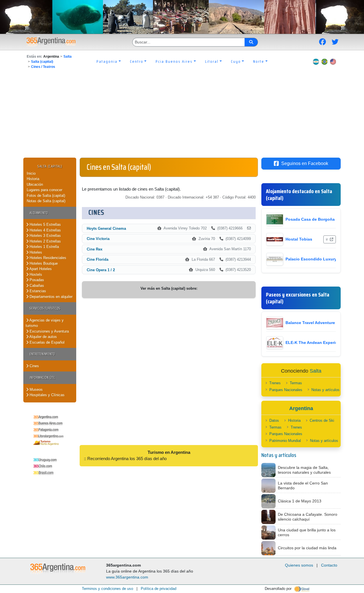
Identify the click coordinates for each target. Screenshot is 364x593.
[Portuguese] (324, 61)
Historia (33, 179)
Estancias (37, 291)
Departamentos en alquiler (50, 297)
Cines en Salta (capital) (119, 167)
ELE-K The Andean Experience (315, 342)
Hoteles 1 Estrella (43, 247)
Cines (33, 366)
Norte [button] (258, 61)
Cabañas (36, 285)
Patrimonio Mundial (285, 441)
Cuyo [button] (236, 61)
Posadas (36, 280)
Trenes (275, 383)
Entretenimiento (42, 354)
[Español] (316, 61)
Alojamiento (39, 213)
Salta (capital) (42, 62)
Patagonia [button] (106, 61)
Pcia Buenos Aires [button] (174, 61)
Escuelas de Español (46, 342)
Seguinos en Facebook (304, 163)
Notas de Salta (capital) (46, 201)
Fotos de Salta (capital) (46, 195)
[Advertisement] (182, 115)
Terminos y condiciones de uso (107, 588)
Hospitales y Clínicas (46, 395)
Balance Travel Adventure (310, 322)
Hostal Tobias (299, 239)
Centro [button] (136, 61)
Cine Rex (94, 249)
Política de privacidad (158, 588)
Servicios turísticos (45, 308)
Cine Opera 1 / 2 (101, 270)
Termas (296, 383)
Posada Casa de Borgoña (310, 219)
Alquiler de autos (42, 337)
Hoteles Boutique (43, 263)
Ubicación (35, 184)
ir (327, 239)
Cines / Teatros (43, 67)
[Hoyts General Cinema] (249, 228)
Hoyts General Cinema (106, 228)
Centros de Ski (322, 420)
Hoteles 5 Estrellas (44, 224)
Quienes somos (299, 565)
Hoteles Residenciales (47, 258)
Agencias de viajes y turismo (45, 323)
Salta (67, 57)
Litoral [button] (211, 61)
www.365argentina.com (127, 577)
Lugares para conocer (44, 190)
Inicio (31, 173)
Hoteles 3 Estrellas (44, 235)
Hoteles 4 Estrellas (44, 230)
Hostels (35, 274)
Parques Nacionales (285, 390)
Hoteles (35, 252)
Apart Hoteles (40, 269)
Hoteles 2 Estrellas (44, 241)
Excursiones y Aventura (48, 331)
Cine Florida (97, 259)
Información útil (42, 378)
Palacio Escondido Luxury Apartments (323, 259)
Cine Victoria (98, 239)
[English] (333, 61)
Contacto (329, 565)
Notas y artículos (325, 390)
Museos (35, 389)
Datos (274, 420)
